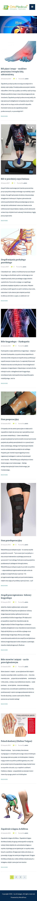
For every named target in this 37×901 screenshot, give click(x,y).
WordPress (22, 897)
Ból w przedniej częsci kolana (15, 179)
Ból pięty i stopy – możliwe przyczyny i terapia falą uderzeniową (14, 71)
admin (26, 78)
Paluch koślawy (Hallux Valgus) (16, 741)
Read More (4, 116)
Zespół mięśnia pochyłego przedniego (13, 261)
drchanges (19, 894)
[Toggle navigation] (32, 7)
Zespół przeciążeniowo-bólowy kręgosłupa (16, 597)
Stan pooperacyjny (10, 419)
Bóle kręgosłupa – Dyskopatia (15, 341)
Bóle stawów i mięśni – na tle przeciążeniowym (15, 661)
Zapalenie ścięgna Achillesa (14, 829)
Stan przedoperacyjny (11, 540)
